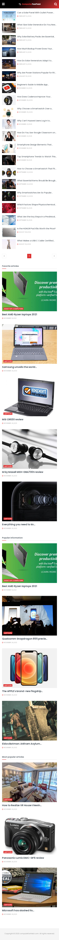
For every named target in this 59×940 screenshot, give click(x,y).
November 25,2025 (25, 100)
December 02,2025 (25, 88)
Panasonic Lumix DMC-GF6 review (23, 858)
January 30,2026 (24, 76)
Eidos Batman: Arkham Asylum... (21, 743)
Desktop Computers (13, 309)
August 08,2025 (24, 232)
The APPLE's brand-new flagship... (22, 691)
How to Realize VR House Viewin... (22, 805)
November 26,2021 (10, 371)
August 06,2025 (24, 244)
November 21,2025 (25, 124)
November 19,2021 (9, 318)
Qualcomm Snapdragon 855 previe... (24, 638)
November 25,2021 (10, 528)
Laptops (8, 361)
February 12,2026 (24, 16)
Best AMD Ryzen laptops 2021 (19, 314)
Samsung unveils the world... (19, 367)
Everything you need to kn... (18, 524)
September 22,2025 (25, 172)
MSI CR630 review (12, 419)
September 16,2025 (25, 208)
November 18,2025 (25, 148)
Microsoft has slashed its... (18, 910)
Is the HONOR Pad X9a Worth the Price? (36, 228)
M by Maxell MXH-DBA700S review (22, 472)
